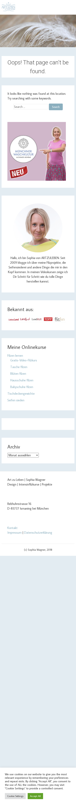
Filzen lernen (15, 355)
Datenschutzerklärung (38, 532)
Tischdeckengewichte (21, 393)
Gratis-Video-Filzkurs (23, 360)
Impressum (14, 532)
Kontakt (12, 528)
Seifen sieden (15, 400)
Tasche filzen (18, 367)
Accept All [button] (35, 796)
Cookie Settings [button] (15, 796)
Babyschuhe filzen (21, 387)
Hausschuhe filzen (21, 380)
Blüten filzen (18, 373)
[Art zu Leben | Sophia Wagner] (8, 7)
